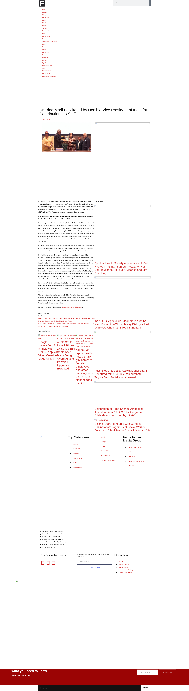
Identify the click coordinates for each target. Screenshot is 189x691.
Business (45, 20)
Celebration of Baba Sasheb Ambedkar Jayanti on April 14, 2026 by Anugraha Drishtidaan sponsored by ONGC (118, 412)
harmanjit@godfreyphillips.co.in (72, 307)
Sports (44, 28)
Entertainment (46, 36)
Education (45, 17)
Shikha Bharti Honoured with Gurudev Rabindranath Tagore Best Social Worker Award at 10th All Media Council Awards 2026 (122, 427)
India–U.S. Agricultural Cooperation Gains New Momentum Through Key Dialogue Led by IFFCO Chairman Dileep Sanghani (121, 324)
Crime (44, 33)
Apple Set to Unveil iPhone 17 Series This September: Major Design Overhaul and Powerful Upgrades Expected (66, 355)
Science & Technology (49, 41)
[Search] (150, 3)
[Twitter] (48, 562)
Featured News (47, 31)
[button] (38, 315)
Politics (44, 12)
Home (44, 9)
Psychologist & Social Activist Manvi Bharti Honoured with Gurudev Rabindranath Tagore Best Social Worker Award (120, 374)
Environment (46, 39)
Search (146, 688)
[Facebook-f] (42, 562)
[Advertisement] (94, 92)
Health (44, 25)
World (44, 15)
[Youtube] (53, 562)
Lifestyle (45, 23)
